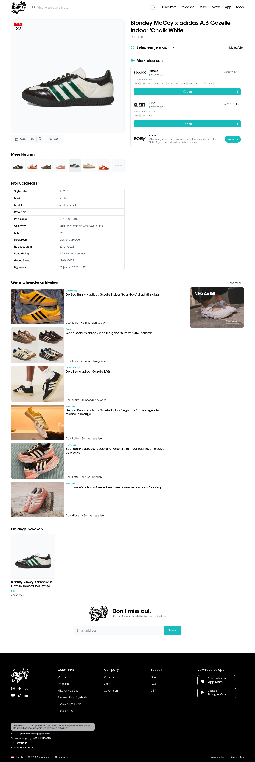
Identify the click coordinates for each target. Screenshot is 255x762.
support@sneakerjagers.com (34, 734)
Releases (187, 7)
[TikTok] (19, 695)
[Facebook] (19, 688)
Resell (203, 7)
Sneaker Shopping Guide (72, 697)
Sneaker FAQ (65, 710)
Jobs (107, 683)
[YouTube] (13, 695)
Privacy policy (236, 757)
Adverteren (111, 690)
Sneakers (169, 7)
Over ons (109, 677)
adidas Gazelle (68, 205)
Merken (62, 677)
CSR (153, 690)
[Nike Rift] (217, 307)
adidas (63, 198)
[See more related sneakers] (118, 165)
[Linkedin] (26, 695)
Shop (240, 7)
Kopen (211, 91)
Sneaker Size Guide (69, 704)
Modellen (63, 683)
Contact (156, 677)
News (216, 7)
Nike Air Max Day (68, 690)
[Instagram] (13, 688)
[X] (26, 688)
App (228, 7)
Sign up (173, 630)
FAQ (153, 683)
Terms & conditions (216, 757)
